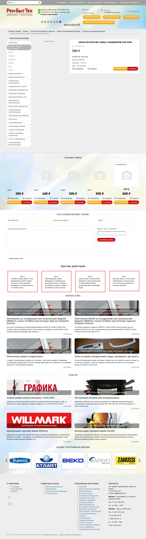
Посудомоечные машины (19, 116)
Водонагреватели (15, 74)
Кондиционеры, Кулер (17, 86)
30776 (126, 189)
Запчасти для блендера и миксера (43, 31)
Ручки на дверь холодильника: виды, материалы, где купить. (107, 356)
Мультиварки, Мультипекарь (14, 102)
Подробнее (67, 334)
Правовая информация (73, 535)
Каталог (25, 31)
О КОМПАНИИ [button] (62, 3)
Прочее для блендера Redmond (94, 31)
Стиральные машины (17, 126)
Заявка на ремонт (92, 17)
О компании (15, 487)
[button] (11, 2)
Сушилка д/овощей (16, 130)
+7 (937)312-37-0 (46, 12)
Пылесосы (13, 119)
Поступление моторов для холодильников (97, 398)
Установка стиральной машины (56, 491)
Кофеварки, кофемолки (18, 90)
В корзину (133, 69)
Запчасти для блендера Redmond (68, 31)
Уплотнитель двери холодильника (25, 356)
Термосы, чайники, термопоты (16, 134)
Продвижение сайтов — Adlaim (53, 535)
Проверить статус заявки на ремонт (99, 22)
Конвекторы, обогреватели (14, 82)
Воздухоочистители (16, 77)
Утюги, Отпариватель (17, 139)
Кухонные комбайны (17, 94)
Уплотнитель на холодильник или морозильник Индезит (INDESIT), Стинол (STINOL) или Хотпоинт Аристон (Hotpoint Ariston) (38, 321)
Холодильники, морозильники (15, 144)
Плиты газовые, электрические (15, 111)
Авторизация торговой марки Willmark (27, 431)
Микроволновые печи (17, 97)
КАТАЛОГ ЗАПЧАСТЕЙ (94, 3)
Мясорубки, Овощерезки (18, 106)
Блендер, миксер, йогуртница (15, 47)
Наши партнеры (16, 489)
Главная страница (14, 31)
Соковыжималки (15, 123)
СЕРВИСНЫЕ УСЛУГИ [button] (77, 3)
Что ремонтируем (51, 493)
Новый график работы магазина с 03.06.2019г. (31, 398)
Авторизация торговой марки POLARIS (95, 431)
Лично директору (112, 17)
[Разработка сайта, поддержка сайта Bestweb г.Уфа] (10, 503)
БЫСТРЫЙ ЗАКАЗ (120, 69)
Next (139, 460)
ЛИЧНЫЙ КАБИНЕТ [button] (110, 3)
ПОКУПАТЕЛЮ (125, 3)
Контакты (14, 491)
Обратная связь (131, 17)
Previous (6, 460)
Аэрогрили (13, 43)
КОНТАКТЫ (135, 3)
